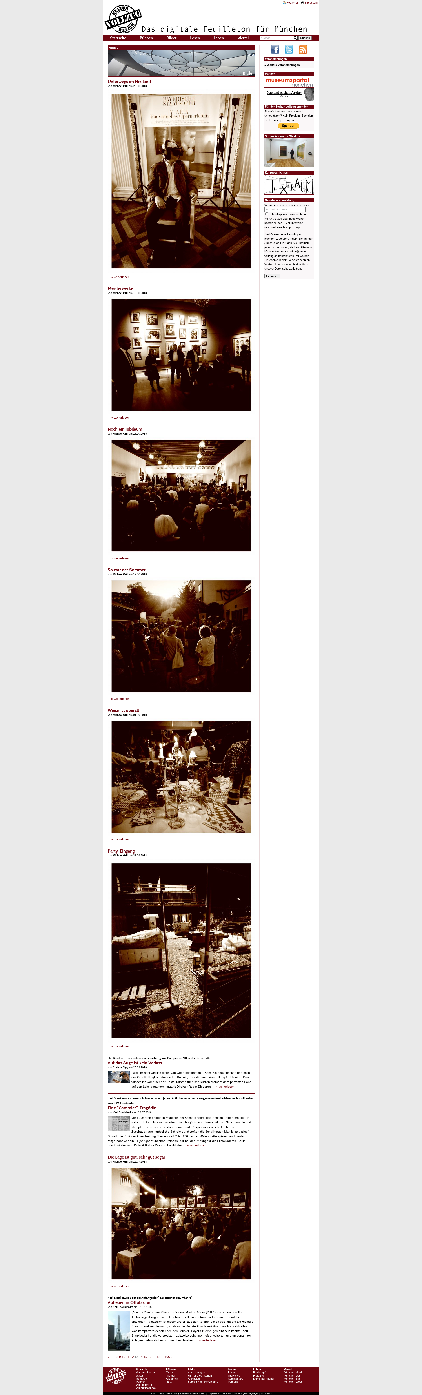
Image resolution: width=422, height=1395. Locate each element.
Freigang (258, 1375)
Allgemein (172, 1378)
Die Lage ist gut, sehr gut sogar (136, 1157)
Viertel (243, 38)
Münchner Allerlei (263, 1378)
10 (123, 1357)
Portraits (233, 1381)
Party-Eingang (121, 851)
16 (149, 1357)
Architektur (194, 1378)
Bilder (171, 38)
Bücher (232, 1372)
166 (167, 1357)
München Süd (292, 1378)
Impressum (311, 2)
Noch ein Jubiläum (125, 429)
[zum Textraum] (289, 191)
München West (293, 1381)
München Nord (293, 1372)
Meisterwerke (120, 288)
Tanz (169, 1381)
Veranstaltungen (146, 1372)
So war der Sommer (127, 569)
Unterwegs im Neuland (129, 81)
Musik (169, 1372)
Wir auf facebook (146, 1388)
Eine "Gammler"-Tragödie (180, 1103)
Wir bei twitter (144, 1384)
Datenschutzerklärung (288, 268)
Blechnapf (259, 1372)
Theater (170, 1375)
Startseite (118, 38)
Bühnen (146, 38)
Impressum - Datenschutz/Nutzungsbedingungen (234, 1393)
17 (154, 1357)
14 (141, 1357)
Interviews (234, 1375)
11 (127, 1357)
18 (158, 1357)
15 (145, 1357)
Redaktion (292, 2)
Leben (219, 38)
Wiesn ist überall (123, 710)
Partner (140, 1381)
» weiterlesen (120, 277)
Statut (139, 1375)
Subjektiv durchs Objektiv (203, 1381)
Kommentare (235, 1378)
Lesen (195, 38)
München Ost (292, 1375)
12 (132, 1357)
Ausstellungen (196, 1372)
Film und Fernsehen (200, 1375)
